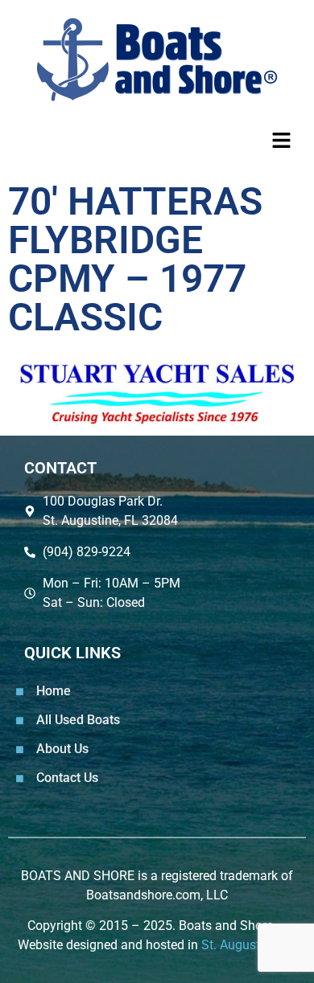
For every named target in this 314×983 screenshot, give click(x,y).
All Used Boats (78, 719)
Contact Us (67, 777)
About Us (62, 748)
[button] (157, 141)
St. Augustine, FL (249, 944)
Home (53, 690)
